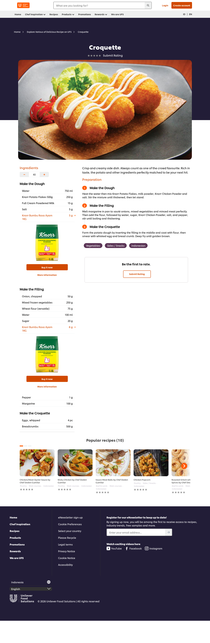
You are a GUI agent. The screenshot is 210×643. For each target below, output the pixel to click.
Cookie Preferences (70, 524)
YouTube (116, 548)
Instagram (155, 548)
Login (165, 5)
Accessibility (65, 564)
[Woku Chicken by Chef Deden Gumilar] (75, 462)
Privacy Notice (66, 551)
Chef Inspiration (20, 524)
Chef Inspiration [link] (34, 14)
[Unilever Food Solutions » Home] (23, 5)
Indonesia (17, 582)
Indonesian (138, 245)
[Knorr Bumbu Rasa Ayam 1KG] (47, 242)
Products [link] (66, 14)
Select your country (69, 531)
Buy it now (47, 267)
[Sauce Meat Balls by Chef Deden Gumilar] (113, 462)
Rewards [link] (99, 14)
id (184, 14)
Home (13, 517)
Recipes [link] (54, 14)
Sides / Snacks (115, 245)
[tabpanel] (37, 470)
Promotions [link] (84, 14)
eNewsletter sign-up (70, 517)
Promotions (17, 544)
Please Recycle (67, 537)
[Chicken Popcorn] (151, 462)
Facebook (135, 548)
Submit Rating (137, 273)
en (190, 14)
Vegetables (93, 245)
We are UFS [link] (117, 14)
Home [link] (18, 14)
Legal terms (65, 544)
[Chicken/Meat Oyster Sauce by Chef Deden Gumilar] (37, 462)
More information (47, 274)
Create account (181, 5)
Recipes (14, 531)
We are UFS (17, 558)
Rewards (15, 551)
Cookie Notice (66, 558)
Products (15, 537)
